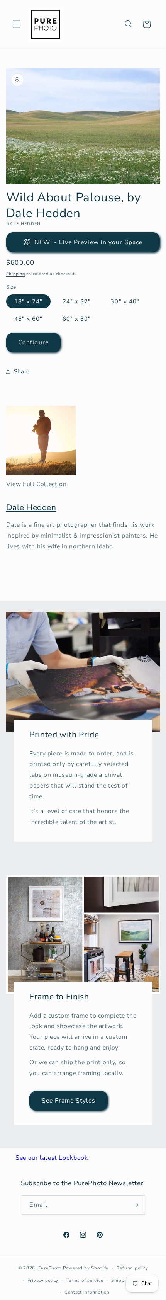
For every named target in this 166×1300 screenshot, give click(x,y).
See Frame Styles (68, 1101)
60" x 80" (77, 319)
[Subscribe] (136, 1204)
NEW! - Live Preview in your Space (88, 242)
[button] (16, 24)
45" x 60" (28, 319)
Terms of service (84, 1280)
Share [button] (22, 371)
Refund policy (132, 1268)
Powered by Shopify (85, 1268)
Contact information (87, 1292)
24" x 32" (77, 301)
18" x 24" (28, 301)
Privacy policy (42, 1280)
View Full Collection (36, 484)
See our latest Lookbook (51, 1158)
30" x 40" (125, 301)
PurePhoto (50, 1268)
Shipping (15, 274)
